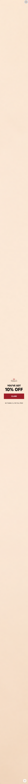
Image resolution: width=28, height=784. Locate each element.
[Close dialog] (26, 2)
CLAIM (14, 396)
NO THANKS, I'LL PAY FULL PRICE (14, 403)
